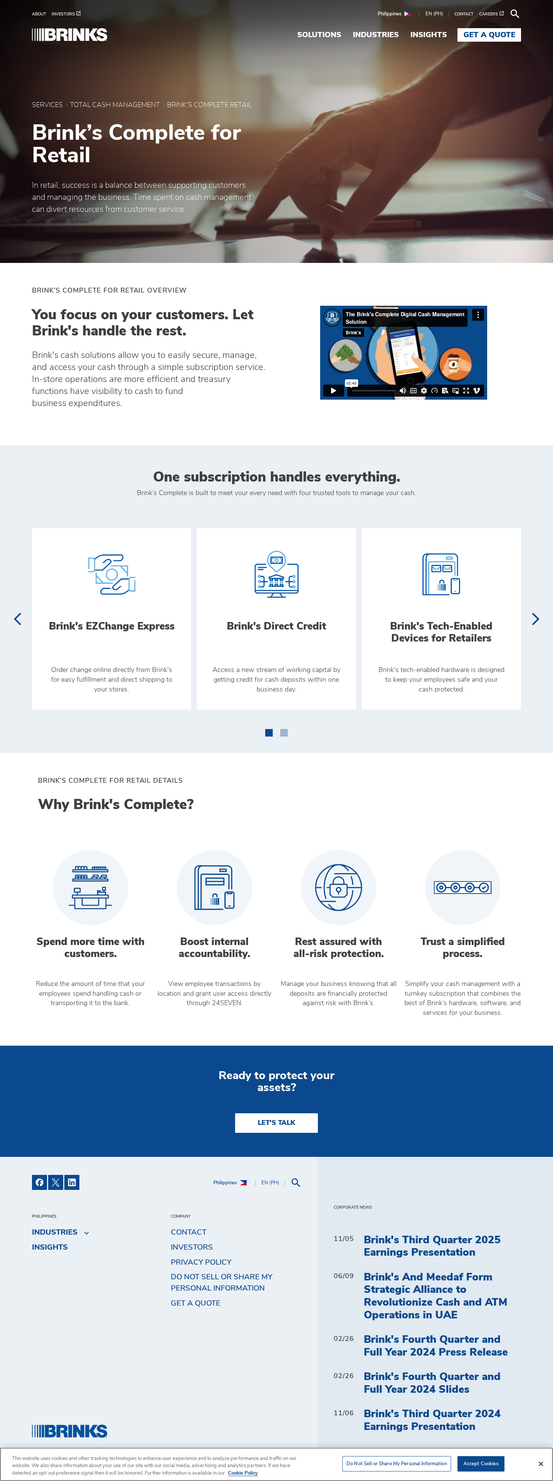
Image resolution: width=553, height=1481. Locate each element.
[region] (276, 1464)
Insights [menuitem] (428, 35)
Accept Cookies (480, 1463)
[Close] (541, 1463)
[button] (268, 731)
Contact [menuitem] (189, 1232)
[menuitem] (42, 14)
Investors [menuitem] (192, 1247)
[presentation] (17, 619)
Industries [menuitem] (376, 35)
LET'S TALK (276, 1123)
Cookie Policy (243, 1473)
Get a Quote (195, 1303)
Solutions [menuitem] (319, 35)
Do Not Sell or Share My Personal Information (396, 1463)
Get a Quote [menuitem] (489, 35)
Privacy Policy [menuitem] (201, 1262)
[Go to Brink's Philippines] (69, 34)
